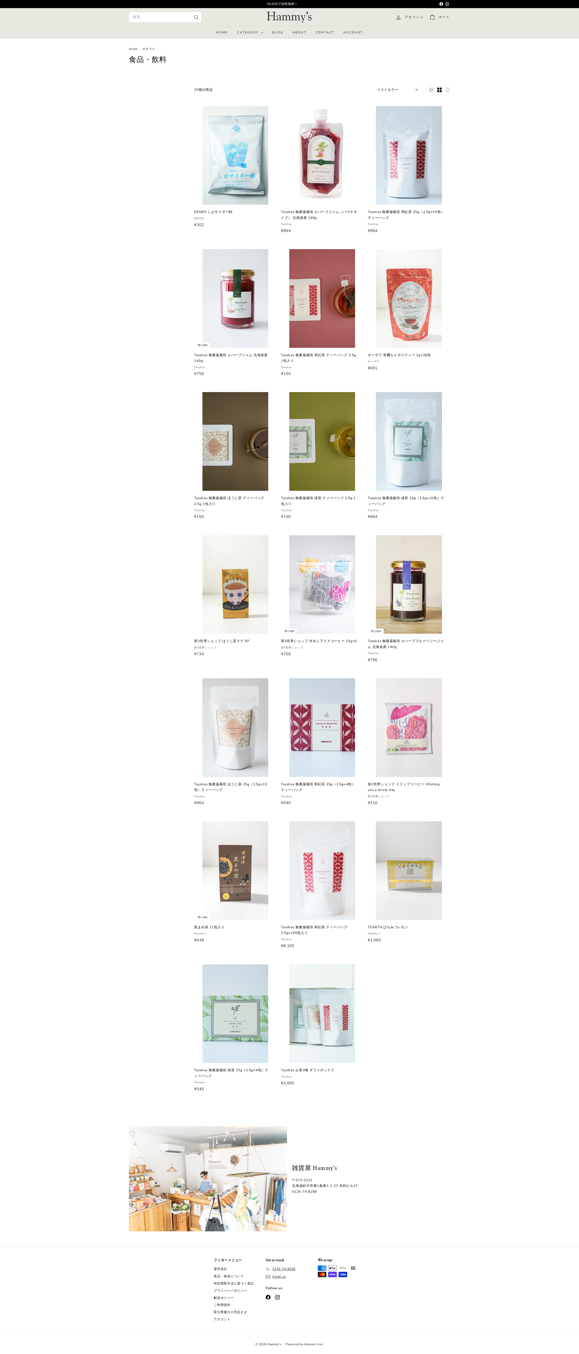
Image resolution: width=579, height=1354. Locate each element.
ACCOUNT (353, 32)
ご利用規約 (222, 1305)
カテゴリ (149, 49)
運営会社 (220, 1269)
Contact (325, 32)
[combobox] (165, 17)
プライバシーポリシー (230, 1291)
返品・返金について (229, 1276)
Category (248, 32)
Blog (277, 32)
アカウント (222, 1319)
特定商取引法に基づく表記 (234, 1283)
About (299, 32)
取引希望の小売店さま (230, 1312)
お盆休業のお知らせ (283, 4)
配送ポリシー (224, 1298)
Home (222, 32)
